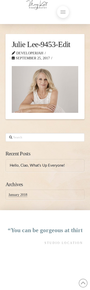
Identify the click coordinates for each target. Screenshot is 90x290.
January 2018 (17, 195)
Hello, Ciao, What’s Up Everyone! (37, 165)
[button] (63, 12)
